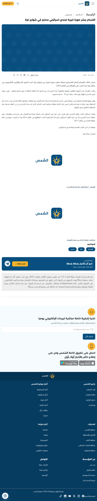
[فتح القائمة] (92, 3)
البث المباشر (6, 3)
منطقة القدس (90, 430)
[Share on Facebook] (25, 75)
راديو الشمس (89, 384)
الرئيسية (90, 14)
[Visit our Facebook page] (83, 496)
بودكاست (91, 405)
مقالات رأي (44, 410)
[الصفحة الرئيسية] (83, 3)
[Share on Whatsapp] (15, 75)
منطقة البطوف (89, 450)
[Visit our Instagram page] (79, 496)
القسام (90, 249)
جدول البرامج (90, 400)
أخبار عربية (44, 400)
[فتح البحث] (17, 3)
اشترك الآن (89, 336)
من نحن (92, 465)
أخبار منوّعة (43, 424)
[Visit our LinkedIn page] (66, 496)
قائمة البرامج (90, 395)
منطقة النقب (90, 440)
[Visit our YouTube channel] (70, 496)
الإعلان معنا (43, 465)
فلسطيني (68, 14)
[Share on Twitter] (22, 75)
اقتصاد (45, 430)
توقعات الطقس (42, 450)
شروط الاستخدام (89, 480)
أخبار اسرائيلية (43, 395)
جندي (73, 249)
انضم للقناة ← (20, 264)
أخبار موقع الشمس (39, 384)
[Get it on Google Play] (69, 363)
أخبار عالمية (44, 405)
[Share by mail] (18, 75)
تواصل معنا (43, 470)
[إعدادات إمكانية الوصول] (5, 496)
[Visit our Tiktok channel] (62, 496)
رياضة (46, 435)
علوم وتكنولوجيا (42, 445)
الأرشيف (45, 475)
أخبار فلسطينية (42, 389)
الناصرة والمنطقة (89, 435)
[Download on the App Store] (87, 363)
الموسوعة (44, 440)
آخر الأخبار (79, 14)
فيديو (46, 415)
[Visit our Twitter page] (75, 496)
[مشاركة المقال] (28, 75)
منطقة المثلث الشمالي (87, 445)
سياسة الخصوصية (89, 475)
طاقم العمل (90, 470)
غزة (81, 249)
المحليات (91, 424)
